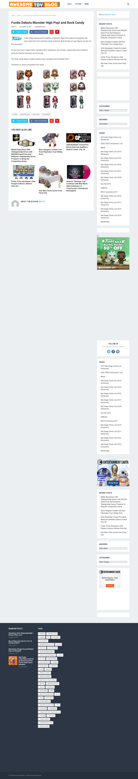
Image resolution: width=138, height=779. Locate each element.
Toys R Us (51, 715)
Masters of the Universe (48, 680)
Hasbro (55, 662)
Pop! (41, 698)
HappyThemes (36, 775)
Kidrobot (54, 666)
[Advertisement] (113, 307)
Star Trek (43, 708)
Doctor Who (53, 648)
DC (49, 637)
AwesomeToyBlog (19, 775)
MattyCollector (53, 683)
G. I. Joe (42, 658)
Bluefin (42, 637)
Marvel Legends (45, 673)
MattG (13, 27)
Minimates (50, 687)
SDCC (69, 4)
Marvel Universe (45, 676)
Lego (41, 669)
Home (13, 15)
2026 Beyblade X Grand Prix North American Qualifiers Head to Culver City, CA (77, 147)
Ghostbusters (44, 662)
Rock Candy (46, 114)
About (103, 148)
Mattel (42, 683)
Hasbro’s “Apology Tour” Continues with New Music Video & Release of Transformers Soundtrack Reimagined (77, 186)
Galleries (104, 188)
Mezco (42, 687)
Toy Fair (78, 4)
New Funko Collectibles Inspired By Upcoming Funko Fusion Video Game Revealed (26, 660)
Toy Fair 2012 (106, 184)
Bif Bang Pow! (52, 634)
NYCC (57, 694)
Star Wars (52, 708)
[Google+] (51, 32)
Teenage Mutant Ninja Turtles (50, 712)
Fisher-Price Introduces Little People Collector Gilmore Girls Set (23, 183)
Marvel (48, 669)
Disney (59, 644)
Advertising (105, 222)
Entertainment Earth (47, 651)
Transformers (44, 719)
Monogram (43, 690)
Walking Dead (44, 726)
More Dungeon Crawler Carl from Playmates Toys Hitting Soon (50, 152)
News (87, 4)
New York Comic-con (46, 694)
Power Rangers (45, 701)
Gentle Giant (52, 658)
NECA (51, 690)
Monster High (25, 114)
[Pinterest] (57, 32)
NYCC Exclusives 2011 (109, 192)
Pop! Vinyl (36, 114)
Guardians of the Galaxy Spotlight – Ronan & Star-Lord (21, 634)
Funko (19, 15)
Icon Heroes (44, 666)
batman (42, 634)
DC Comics (56, 637)
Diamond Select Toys (46, 644)
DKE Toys (43, 648)
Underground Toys (46, 722)
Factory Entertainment (47, 655)
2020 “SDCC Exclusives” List (112, 144)
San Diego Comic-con (46, 705)
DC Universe (43, 641)
